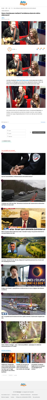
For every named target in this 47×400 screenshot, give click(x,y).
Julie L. (3, 17)
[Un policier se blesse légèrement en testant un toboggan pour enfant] (38, 358)
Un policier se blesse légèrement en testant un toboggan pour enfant (38, 367)
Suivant (10, 375)
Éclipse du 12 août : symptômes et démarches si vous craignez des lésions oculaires (22, 288)
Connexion (43, 122)
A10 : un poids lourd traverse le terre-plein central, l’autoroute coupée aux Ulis (22, 317)
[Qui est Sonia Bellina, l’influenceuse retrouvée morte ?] (23, 164)
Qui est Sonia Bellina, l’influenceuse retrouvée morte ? (17, 176)
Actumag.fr (19, 391)
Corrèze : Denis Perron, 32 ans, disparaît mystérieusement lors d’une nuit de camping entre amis (22, 260)
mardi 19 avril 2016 (5, 19)
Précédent (5, 375)
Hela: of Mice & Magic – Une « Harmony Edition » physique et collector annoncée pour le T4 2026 (21, 345)
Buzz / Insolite (5, 10)
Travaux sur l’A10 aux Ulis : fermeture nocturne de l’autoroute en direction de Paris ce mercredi (22, 204)
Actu (18, 362)
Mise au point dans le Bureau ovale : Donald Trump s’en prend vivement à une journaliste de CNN (22, 232)
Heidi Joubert (25, 80)
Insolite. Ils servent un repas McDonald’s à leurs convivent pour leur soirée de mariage (23, 367)
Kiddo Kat (19, 80)
